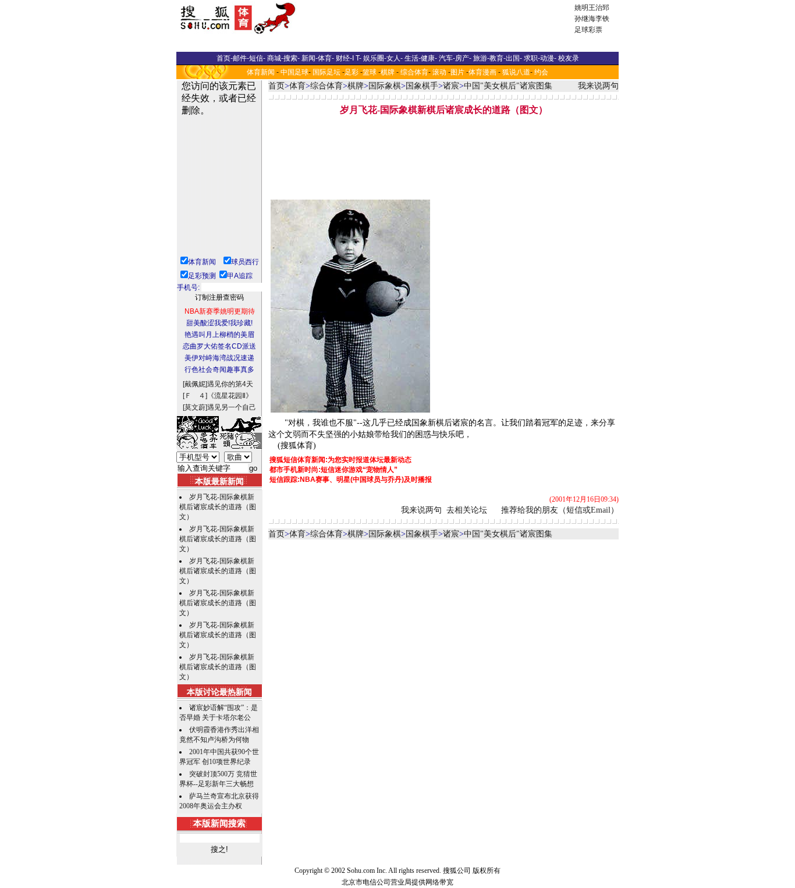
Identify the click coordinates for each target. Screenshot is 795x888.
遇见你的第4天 (230, 384)
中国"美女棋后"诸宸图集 (508, 85)
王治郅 (598, 7)
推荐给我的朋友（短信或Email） (560, 510)
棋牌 (388, 72)
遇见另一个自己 (231, 407)
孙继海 (584, 19)
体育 (297, 85)
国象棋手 (422, 85)
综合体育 (414, 72)
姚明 (581, 7)
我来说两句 (598, 85)
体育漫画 (482, 72)
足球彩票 (588, 30)
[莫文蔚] (195, 407)
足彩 (352, 72)
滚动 (439, 72)
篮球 (370, 72)
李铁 (602, 19)
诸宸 (451, 85)
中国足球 (294, 72)
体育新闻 (261, 72)
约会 (541, 72)
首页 (276, 85)
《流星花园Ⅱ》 (230, 396)
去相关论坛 (466, 510)
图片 (457, 72)
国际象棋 (384, 85)
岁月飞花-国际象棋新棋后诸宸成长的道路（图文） (217, 507)
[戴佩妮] (195, 384)
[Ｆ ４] (195, 396)
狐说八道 (516, 72)
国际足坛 (326, 72)
